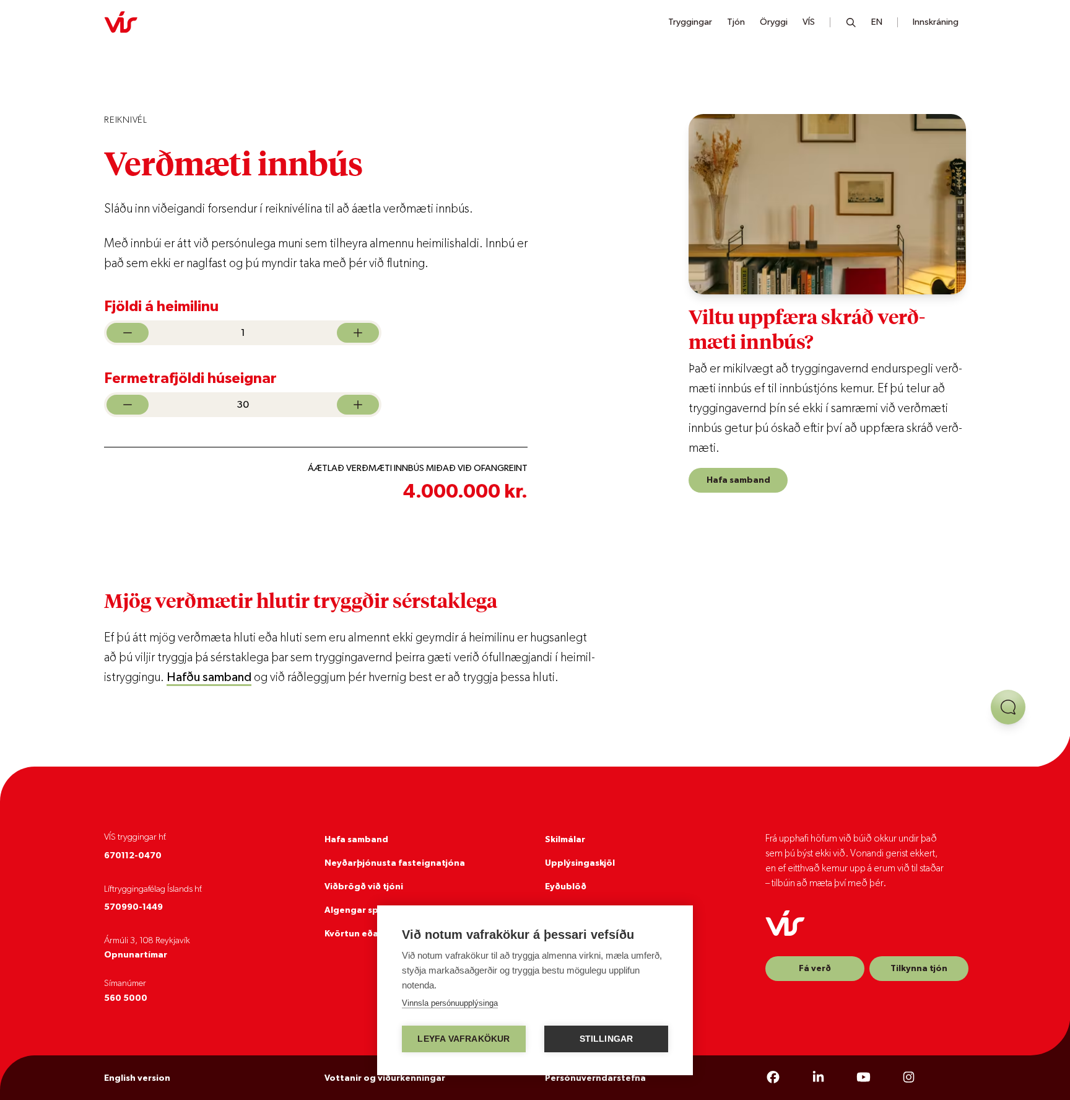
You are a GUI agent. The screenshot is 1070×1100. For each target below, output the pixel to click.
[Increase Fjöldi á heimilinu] (358, 333)
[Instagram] (908, 1078)
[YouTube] (863, 1078)
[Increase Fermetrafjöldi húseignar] (358, 405)
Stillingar (606, 1039)
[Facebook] (773, 1078)
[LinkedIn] (818, 1078)
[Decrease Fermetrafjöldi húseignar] (128, 405)
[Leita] (851, 22)
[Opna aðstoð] (1008, 707)
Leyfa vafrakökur (463, 1039)
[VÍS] (120, 22)
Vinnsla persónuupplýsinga (450, 1003)
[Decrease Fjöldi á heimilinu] (128, 333)
